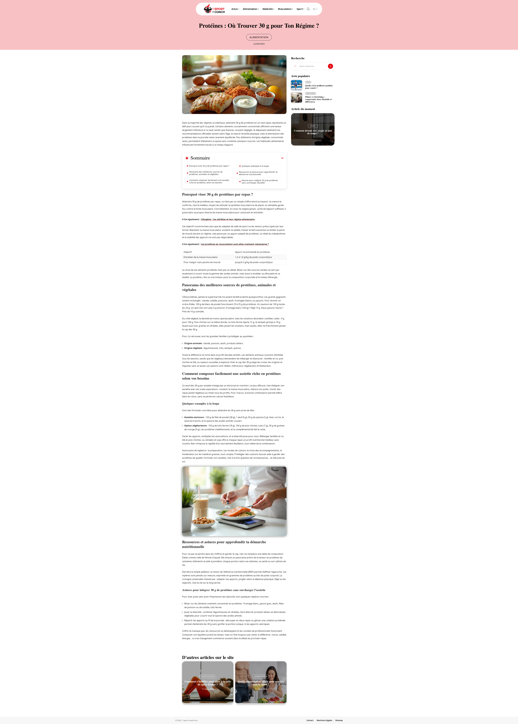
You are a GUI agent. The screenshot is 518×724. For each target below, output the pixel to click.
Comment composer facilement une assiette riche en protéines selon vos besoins (209, 181)
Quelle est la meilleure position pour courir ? (319, 86)
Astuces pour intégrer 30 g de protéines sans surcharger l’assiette (260, 181)
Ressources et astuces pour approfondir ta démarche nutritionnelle (258, 173)
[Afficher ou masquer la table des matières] (246, 158)
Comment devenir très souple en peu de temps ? (313, 132)
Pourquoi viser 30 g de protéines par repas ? (209, 166)
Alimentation (259, 37)
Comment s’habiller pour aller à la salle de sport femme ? (208, 682)
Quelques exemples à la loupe (255, 166)
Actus (308, 82)
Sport (313, 126)
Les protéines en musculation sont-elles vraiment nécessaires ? (235, 244)
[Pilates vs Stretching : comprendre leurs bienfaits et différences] (296, 98)
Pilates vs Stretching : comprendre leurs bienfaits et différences (318, 99)
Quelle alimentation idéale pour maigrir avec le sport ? (261, 682)
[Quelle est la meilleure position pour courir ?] (296, 85)
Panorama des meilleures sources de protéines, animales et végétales (206, 173)
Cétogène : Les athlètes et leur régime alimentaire (228, 219)
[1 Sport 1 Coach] (214, 9)
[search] (308, 9)
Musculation (207, 676)
